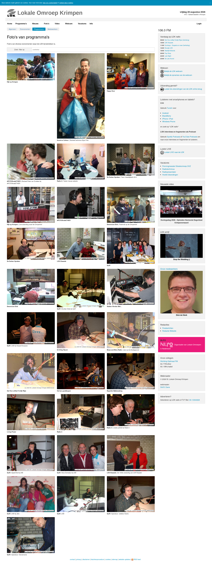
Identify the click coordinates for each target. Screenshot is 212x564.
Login (199, 23)
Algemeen (12, 29)
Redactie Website (169, 331)
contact (72, 559)
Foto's (46, 23)
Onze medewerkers (169, 268)
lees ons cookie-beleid (50, 3)
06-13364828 (194, 400)
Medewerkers (52, 29)
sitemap (114, 559)
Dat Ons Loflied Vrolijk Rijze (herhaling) (177, 40)
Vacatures (82, 23)
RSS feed (137, 559)
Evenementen (25, 29)
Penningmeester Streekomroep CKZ (176, 166)
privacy (78, 559)
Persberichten (167, 328)
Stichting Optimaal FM (169, 361)
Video (57, 23)
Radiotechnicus (168, 169)
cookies (108, 559)
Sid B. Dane (165, 387)
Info (91, 23)
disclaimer (86, 559)
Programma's (21, 23)
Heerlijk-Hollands (170, 51)
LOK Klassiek (169, 43)
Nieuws (35, 23)
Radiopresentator (169, 172)
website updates (124, 559)
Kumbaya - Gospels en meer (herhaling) (177, 45)
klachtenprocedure (97, 559)
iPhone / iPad (167, 118)
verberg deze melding (66, 3)
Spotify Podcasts (173, 136)
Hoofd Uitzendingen (170, 174)
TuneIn (169, 108)
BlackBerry (166, 116)
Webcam (68, 23)
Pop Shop (168, 53)
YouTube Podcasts (189, 136)
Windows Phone (168, 121)
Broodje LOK (169, 48)
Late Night (168, 56)
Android (165, 113)
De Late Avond (169, 58)
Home (9, 23)
